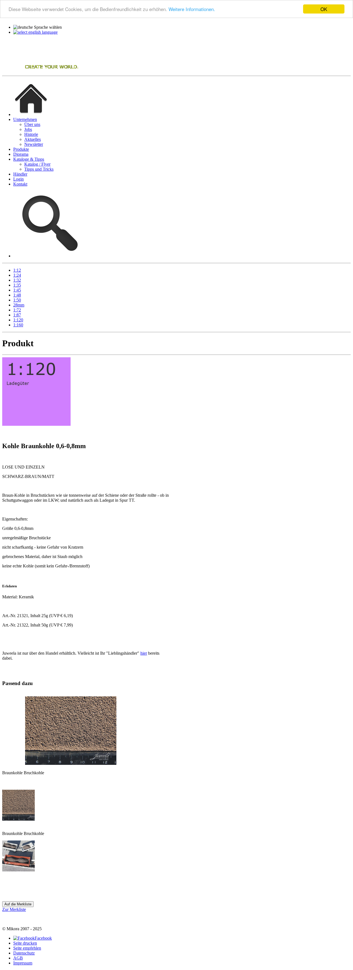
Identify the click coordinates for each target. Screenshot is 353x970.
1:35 (17, 285)
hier (143, 653)
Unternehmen (25, 119)
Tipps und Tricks (39, 169)
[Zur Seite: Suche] (48, 255)
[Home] (40, 70)
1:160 (18, 325)
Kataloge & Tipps (28, 159)
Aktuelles (32, 139)
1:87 (17, 315)
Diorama (20, 154)
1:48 (17, 295)
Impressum (22, 963)
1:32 (17, 280)
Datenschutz (24, 953)
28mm (18, 305)
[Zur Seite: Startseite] (31, 114)
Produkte (21, 149)
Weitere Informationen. (192, 9)
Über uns (32, 124)
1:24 (17, 275)
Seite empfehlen (27, 948)
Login (18, 179)
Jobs (28, 129)
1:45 (17, 290)
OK (323, 9)
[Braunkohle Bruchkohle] (18, 819)
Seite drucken (25, 943)
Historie (31, 134)
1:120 (18, 320)
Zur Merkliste (14, 909)
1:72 (17, 310)
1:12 (17, 270)
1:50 (17, 300)
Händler (20, 174)
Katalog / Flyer (37, 164)
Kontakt (20, 184)
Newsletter (33, 144)
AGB (18, 958)
